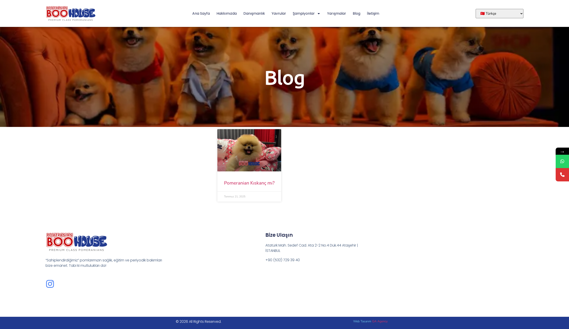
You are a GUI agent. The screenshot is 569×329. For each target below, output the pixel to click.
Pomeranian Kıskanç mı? (249, 183)
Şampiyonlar (304, 13)
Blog (356, 13)
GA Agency (380, 321)
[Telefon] (562, 174)
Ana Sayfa (201, 13)
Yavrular (279, 13)
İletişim (373, 13)
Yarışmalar (336, 13)
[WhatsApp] (562, 161)
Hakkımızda (226, 13)
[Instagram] (50, 283)
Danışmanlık (254, 13)
